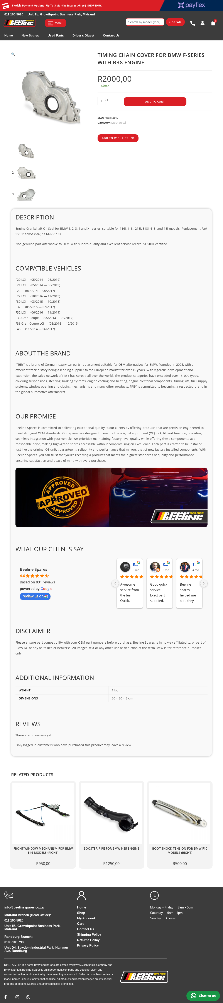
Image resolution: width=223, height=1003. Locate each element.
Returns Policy (88, 940)
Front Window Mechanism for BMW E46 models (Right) (43, 851)
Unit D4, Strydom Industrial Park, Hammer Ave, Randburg (36, 949)
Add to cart (155, 101)
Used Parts (56, 35)
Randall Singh (136, 564)
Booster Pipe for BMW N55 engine (111, 848)
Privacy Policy (88, 945)
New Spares (30, 35)
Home (8, 35)
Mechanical (118, 123)
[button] (13, 54)
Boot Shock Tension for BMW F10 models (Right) (179, 851)
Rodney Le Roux (166, 564)
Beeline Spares (33, 569)
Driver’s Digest (83, 35)
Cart (80, 923)
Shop (81, 913)
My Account (86, 918)
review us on (33, 596)
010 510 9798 (14, 942)
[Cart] (213, 23)
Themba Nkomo (196, 564)
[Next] (204, 583)
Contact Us (111, 35)
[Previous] (115, 583)
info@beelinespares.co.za (24, 907)
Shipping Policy (89, 934)
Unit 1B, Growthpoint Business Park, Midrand (32, 927)
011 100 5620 (13, 14)
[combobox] (145, 22)
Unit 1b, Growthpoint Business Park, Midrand (61, 14)
